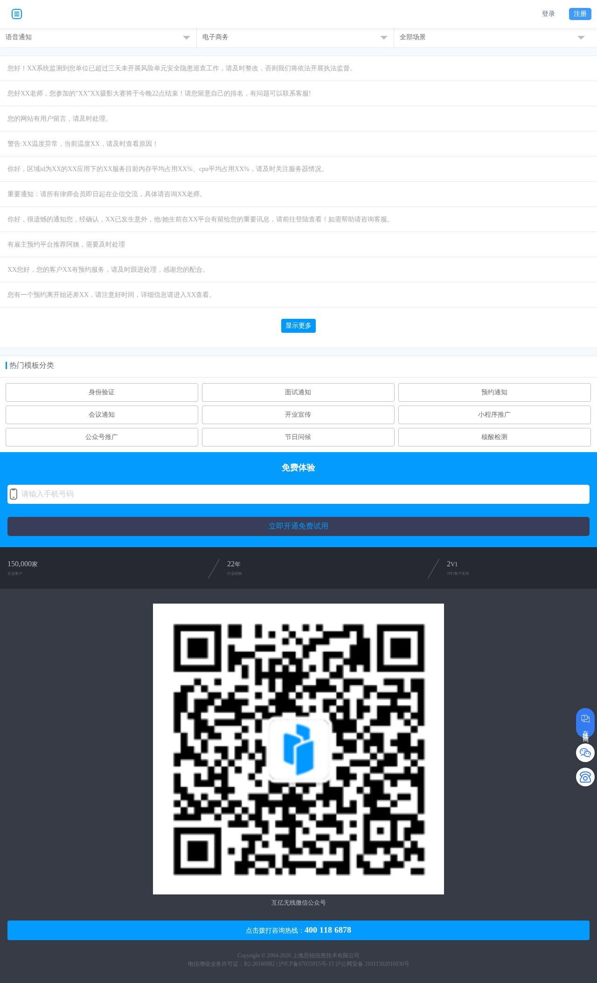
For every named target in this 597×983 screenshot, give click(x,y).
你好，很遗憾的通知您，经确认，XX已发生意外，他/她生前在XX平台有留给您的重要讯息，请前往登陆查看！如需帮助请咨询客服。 (200, 219)
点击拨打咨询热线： (298, 930)
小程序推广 (494, 415)
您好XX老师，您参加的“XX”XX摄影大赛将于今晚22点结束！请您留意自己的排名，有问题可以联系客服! (159, 93)
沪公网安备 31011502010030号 (372, 964)
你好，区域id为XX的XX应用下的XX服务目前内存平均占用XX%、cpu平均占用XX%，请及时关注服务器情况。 (167, 168)
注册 (580, 13)
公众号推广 (101, 437)
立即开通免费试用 (298, 526)
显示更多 (298, 325)
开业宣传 (298, 415)
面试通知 (298, 392)
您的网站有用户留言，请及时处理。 (59, 118)
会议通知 (102, 415)
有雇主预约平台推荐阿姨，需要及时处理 (66, 244)
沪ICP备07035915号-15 (306, 964)
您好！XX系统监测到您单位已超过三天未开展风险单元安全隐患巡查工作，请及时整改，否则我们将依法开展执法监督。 (181, 68)
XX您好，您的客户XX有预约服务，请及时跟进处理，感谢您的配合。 (108, 269)
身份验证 (102, 392)
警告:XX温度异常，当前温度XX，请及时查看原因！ (83, 143)
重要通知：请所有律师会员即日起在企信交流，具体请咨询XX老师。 (106, 194)
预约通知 (494, 392)
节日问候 (298, 437)
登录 (548, 14)
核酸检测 (494, 437)
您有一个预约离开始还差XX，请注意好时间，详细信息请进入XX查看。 (111, 294)
